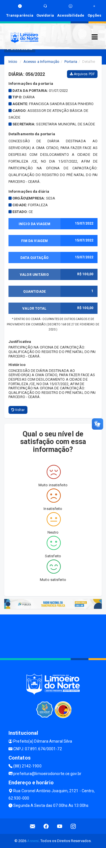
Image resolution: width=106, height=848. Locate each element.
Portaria (70, 61)
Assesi (33, 841)
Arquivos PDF (84, 74)
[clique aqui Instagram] (73, 826)
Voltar (19, 410)
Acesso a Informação (41, 61)
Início (13, 61)
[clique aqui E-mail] (33, 826)
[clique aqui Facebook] (46, 826)
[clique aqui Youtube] (60, 826)
